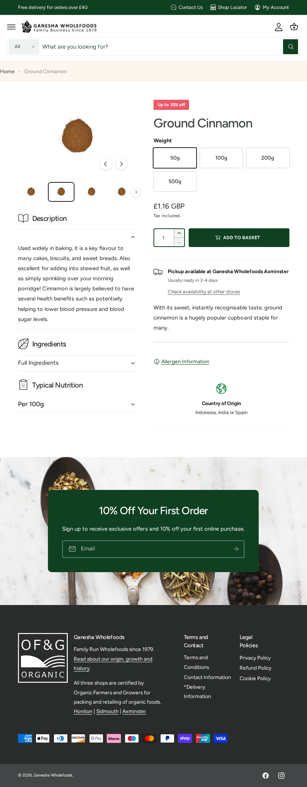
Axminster (134, 711)
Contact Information (207, 677)
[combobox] (170, 46)
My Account (276, 7)
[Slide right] (121, 164)
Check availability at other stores (204, 291)
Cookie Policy (255, 678)
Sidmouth (107, 711)
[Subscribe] (236, 549)
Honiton (83, 711)
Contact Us (191, 7)
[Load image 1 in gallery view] (31, 192)
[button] (11, 26)
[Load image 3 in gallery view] (91, 192)
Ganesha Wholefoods (53, 775)
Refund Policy (255, 668)
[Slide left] (106, 164)
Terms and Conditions (196, 662)
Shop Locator (232, 7)
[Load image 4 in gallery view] (121, 192)
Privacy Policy (255, 658)
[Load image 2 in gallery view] (61, 192)
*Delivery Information (197, 691)
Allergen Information (185, 361)
